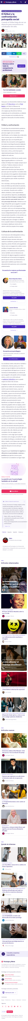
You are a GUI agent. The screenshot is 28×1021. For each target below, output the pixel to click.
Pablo (6, 29)
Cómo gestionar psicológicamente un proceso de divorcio (13, 942)
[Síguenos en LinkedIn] (8, 1006)
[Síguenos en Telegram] (17, 1006)
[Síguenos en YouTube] (14, 1006)
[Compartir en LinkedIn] (14, 53)
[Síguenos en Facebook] (2, 1006)
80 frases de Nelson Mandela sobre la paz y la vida (13, 612)
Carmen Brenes (13, 308)
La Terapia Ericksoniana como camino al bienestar (13, 802)
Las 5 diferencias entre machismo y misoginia (12, 638)
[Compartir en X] (8, 53)
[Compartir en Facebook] (3, 53)
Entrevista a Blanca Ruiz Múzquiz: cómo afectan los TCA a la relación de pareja (13, 752)
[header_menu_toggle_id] (1, 2)
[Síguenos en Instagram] (11, 1006)
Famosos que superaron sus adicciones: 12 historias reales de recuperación (13, 777)
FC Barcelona (11, 104)
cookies (3, 1018)
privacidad (19, 1017)
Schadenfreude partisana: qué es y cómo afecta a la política (13, 584)
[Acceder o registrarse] (25, 2)
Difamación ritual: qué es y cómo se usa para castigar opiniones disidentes (13, 716)
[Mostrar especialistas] (3, 954)
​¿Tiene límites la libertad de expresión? (13, 689)
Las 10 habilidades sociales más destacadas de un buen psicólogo (12, 916)
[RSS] (20, 1006)
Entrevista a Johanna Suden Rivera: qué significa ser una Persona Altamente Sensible (13, 829)
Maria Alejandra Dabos (15, 279)
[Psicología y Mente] (10, 2)
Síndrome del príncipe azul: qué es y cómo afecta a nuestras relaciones (12, 891)
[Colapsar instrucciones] (24, 502)
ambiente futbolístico (9, 379)
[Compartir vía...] (24, 53)
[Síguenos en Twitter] (5, 1006)
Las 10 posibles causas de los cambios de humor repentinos (14, 866)
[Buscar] (21, 2)
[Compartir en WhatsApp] (19, 53)
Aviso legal (14, 1017)
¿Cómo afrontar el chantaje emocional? (12, 663)
